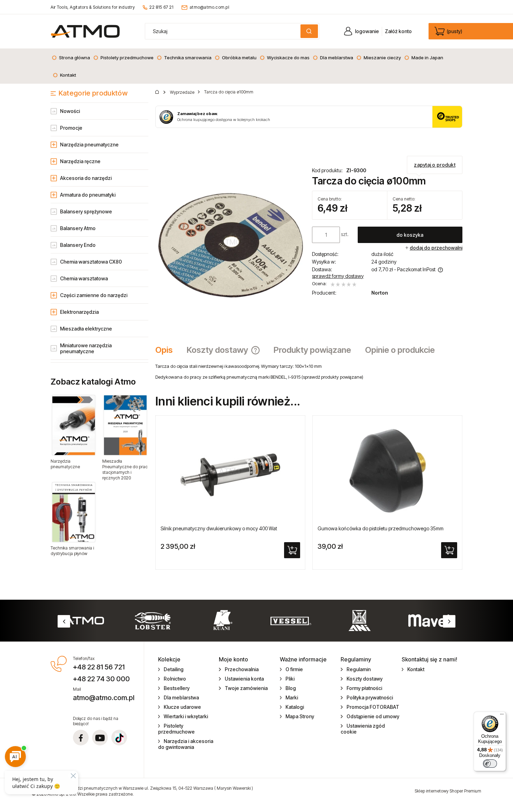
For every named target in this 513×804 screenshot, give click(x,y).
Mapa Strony (299, 716)
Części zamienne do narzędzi (93, 295)
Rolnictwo (175, 679)
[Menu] (502, 716)
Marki (291, 697)
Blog (290, 688)
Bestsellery (176, 688)
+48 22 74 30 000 (101, 679)
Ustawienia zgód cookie (363, 729)
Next (449, 621)
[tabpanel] (308, 371)
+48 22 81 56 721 (99, 667)
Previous (64, 621)
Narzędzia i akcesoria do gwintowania (186, 744)
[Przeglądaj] (74, 425)
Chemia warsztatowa (84, 278)
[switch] (490, 763)
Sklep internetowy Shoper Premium (448, 791)
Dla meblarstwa (181, 697)
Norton (379, 293)
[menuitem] (71, 57)
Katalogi (294, 707)
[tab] (167, 350)
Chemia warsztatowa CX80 (91, 262)
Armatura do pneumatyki (88, 195)
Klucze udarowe (182, 707)
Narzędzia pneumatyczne (89, 144)
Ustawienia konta (244, 679)
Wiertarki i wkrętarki (186, 716)
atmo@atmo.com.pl (209, 7)
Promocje (71, 128)
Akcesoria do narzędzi (86, 178)
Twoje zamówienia (246, 688)
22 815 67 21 (161, 7)
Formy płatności (364, 688)
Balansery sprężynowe (86, 211)
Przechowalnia (242, 669)
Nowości (70, 111)
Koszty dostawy (364, 679)
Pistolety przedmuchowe (176, 729)
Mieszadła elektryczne (86, 329)
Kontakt (415, 669)
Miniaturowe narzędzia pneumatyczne (86, 348)
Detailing (174, 669)
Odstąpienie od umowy (373, 716)
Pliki (290, 679)
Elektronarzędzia (79, 312)
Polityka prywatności (370, 697)
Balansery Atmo (78, 228)
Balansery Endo (78, 245)
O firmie (294, 669)
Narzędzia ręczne (80, 161)
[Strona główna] (85, 31)
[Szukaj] (309, 31)
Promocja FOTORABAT (373, 707)
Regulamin (359, 669)
